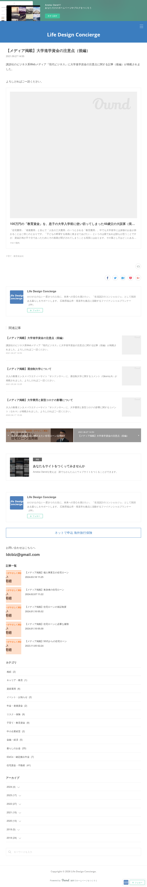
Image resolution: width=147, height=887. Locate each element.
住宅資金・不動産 (19, 765)
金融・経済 (15, 739)
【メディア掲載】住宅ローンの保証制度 (45, 606)
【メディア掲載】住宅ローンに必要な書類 (47, 623)
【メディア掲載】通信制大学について (28, 369)
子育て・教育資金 (18, 722)
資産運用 (13, 688)
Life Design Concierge (73, 34)
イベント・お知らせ (19, 697)
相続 (11, 671)
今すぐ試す (52, 16)
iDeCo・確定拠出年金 (20, 756)
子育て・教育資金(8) (15, 256)
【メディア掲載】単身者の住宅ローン (44, 589)
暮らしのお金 (16, 748)
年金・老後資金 (17, 705)
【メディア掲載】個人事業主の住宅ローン (47, 572)
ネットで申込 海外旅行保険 (73, 533)
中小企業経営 (16, 731)
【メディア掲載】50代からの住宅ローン (46, 641)
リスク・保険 (16, 714)
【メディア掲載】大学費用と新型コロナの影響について (39, 400)
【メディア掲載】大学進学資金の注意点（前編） (35, 338)
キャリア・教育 (17, 680)
